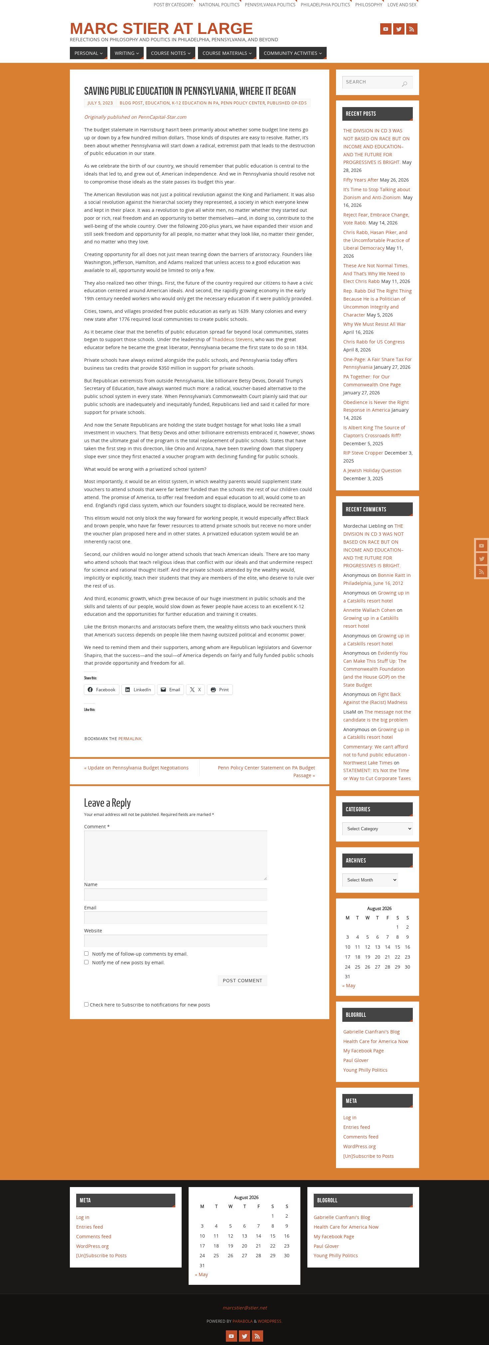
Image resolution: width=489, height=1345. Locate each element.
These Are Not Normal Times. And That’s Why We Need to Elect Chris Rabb (376, 273)
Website (93, 930)
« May (348, 985)
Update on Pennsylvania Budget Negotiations (136, 767)
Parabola (243, 1321)
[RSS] (481, 571)
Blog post (131, 102)
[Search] (404, 84)
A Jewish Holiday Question (372, 470)
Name (90, 884)
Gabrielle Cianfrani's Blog (371, 1031)
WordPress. (270, 1321)
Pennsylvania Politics (270, 5)
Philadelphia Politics (325, 5)
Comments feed (361, 1137)
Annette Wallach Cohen (369, 610)
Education (157, 102)
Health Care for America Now (375, 1041)
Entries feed (356, 1127)
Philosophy (368, 5)
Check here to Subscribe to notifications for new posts (149, 1005)
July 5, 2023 (100, 102)
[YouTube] (481, 545)
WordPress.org (359, 1146)
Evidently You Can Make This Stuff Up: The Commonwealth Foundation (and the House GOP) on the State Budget (375, 669)
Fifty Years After (361, 180)
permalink (130, 738)
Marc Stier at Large (161, 28)
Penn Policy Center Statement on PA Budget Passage (266, 771)
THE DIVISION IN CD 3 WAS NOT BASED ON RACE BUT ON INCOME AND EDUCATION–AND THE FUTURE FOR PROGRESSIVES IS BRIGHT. (376, 146)
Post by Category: (174, 5)
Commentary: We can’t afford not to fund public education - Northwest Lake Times (376, 754)
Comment (97, 826)
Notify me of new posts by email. (128, 962)
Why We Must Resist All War (374, 324)
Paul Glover (356, 1060)
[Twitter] (481, 558)
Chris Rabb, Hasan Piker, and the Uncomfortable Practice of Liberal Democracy (376, 240)
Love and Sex (402, 5)
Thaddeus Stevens (232, 339)
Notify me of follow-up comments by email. (140, 954)
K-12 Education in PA (195, 102)
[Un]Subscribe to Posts (368, 1156)
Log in (350, 1117)
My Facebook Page (363, 1050)
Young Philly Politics (365, 1070)
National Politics (219, 5)
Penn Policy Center (243, 102)
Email (90, 907)
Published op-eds (287, 102)
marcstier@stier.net (245, 1307)
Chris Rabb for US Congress (374, 341)
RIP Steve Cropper (363, 453)
